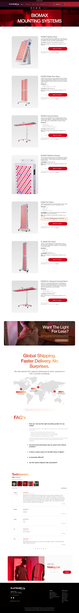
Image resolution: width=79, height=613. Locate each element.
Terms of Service (65, 596)
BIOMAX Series (52, 592)
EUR (65, 4)
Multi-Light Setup (53, 595)
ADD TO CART (57, 48)
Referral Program (65, 600)
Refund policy (64, 599)
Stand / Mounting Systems (54, 596)
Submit (67, 572)
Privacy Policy (64, 595)
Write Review (64, 488)
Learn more (57, 52)
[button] (22, 4)
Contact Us (64, 592)
